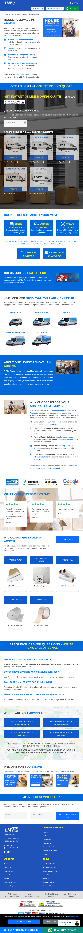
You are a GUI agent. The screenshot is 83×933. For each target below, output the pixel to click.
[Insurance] (51, 904)
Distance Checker (49, 886)
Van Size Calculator (49, 867)
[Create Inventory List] (41, 780)
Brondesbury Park (10, 882)
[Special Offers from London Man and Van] (67, 278)
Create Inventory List (50, 871)
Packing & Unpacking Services (20, 63)
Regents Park (8, 871)
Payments (46, 878)
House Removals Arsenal (31, 14)
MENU (75, 3)
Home (6, 14)
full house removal (65, 439)
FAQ (44, 836)
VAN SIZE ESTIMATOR (41, 228)
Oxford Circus (8, 867)
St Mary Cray (8, 886)
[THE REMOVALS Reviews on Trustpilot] (31, 482)
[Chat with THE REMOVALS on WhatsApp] (51, 930)
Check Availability (49, 864)
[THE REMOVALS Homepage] (10, 3)
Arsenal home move (21, 75)
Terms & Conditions (49, 847)
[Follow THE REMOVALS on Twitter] (8, 852)
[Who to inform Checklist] (67, 780)
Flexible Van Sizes (15, 48)
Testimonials (47, 839)
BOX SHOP (67, 539)
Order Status (47, 875)
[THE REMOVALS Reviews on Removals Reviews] (12, 482)
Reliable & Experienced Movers (20, 40)
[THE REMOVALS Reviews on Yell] (51, 482)
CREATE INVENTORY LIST (67, 228)
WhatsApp (74, 8)
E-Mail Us (8, 845)
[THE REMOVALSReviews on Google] (71, 482)
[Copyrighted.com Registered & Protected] (27, 904)
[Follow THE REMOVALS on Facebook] (5, 852)
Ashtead (7, 864)
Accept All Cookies (24, 921)
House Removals (16, 14)
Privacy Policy (72, 916)
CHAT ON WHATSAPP (65, 930)
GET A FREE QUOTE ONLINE (22, 930)
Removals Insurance (50, 850)
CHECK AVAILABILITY (16, 228)
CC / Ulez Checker (49, 882)
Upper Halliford (9, 875)
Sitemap (45, 854)
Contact (45, 832)
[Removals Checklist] (15, 780)
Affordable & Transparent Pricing (21, 55)
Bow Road (7, 878)
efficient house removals (47, 424)
